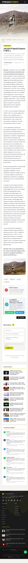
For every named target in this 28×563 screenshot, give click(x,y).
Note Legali (17, 512)
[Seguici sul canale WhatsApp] (25, 552)
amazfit (5, 279)
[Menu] (25, 2)
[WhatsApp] (20, 500)
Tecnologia (8, 39)
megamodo (12, 279)
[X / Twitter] (6, 500)
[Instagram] (9, 500)
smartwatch (6, 281)
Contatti (16, 510)
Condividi (22, 317)
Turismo (3, 517)
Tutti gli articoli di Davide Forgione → (16, 293)
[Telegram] (17, 500)
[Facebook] (3, 500)
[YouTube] (12, 500)
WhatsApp (10, 312)
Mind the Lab (10, 557)
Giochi (3, 512)
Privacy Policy (17, 515)
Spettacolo (4, 515)
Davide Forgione (8, 62)
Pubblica (9, 348)
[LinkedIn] (14, 500)
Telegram (20, 312)
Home (3, 39)
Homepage (17, 506)
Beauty (3, 521)
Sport (3, 519)
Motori (3, 506)
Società (3, 523)
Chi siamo (17, 508)
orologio (19, 279)
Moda (3, 510)
